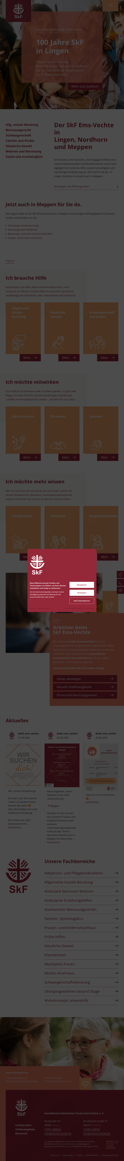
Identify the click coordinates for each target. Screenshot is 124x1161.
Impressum (33, 608)
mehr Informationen (82, 601)
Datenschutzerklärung (44, 608)
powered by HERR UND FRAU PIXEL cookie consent (79, 608)
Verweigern (81, 593)
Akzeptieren (82, 585)
